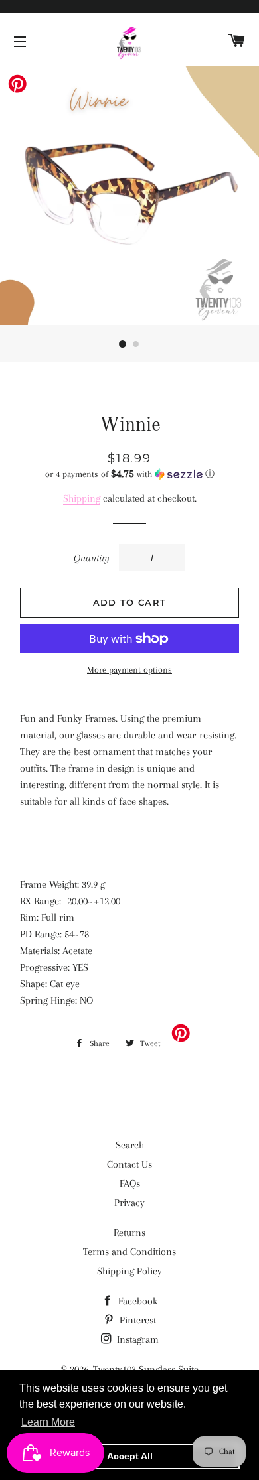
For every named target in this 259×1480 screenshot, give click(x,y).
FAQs (130, 1183)
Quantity (92, 558)
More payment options (129, 670)
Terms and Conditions (129, 1252)
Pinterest (136, 1320)
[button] (129, 474)
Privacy (129, 1203)
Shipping (81, 498)
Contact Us (129, 1164)
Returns (129, 1233)
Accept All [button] (130, 1456)
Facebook (136, 1301)
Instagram (136, 1339)
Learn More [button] (48, 1422)
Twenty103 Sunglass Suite (146, 1369)
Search (130, 1145)
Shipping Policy (129, 1271)
